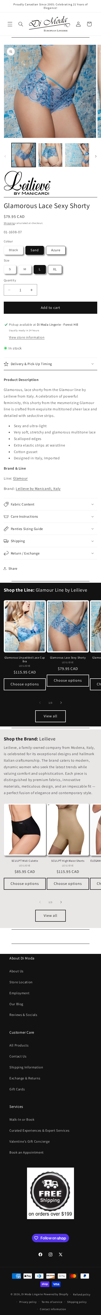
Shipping (9, 223)
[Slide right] (96, 156)
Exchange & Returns (24, 1078)
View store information (27, 337)
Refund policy (81, 1294)
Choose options (25, 684)
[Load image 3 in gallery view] (77, 155)
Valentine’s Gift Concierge (29, 1141)
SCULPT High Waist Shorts (67, 860)
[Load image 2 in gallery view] (50, 155)
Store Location (21, 982)
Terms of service (52, 1302)
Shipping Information (26, 1067)
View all (50, 716)
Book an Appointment (26, 1152)
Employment (19, 993)
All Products (19, 1045)
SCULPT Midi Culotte (25, 860)
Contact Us (17, 1056)
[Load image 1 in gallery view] (24, 155)
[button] (9, 24)
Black (16, 251)
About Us (16, 971)
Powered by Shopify (56, 1294)
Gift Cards (17, 1089)
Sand (35, 250)
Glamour (20, 478)
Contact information (53, 1309)
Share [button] (12, 568)
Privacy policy (28, 1302)
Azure (55, 250)
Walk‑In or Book (21, 1119)
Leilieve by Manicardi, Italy (38, 488)
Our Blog (16, 1004)
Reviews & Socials (23, 1014)
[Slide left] (5, 156)
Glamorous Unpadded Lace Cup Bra (24, 659)
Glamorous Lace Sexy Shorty (68, 657)
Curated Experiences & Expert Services (39, 1130)
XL (55, 269)
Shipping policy (77, 1302)
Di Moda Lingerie (32, 1294)
